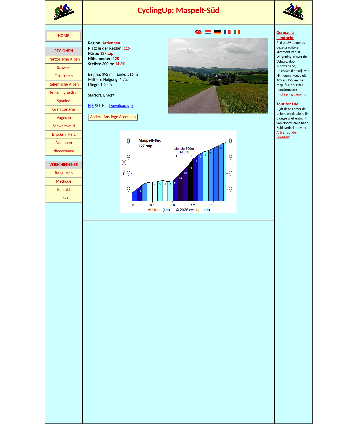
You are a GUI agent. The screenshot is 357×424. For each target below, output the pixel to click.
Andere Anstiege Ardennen (113, 117)
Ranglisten (64, 173)
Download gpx (121, 106)
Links (64, 198)
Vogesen (64, 118)
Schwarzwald (64, 126)
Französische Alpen (64, 59)
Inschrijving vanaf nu (291, 95)
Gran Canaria (63, 110)
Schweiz (63, 68)
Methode (63, 182)
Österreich (64, 76)
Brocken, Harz (64, 135)
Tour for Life (287, 104)
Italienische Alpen (64, 84)
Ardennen (63, 143)
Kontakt (63, 190)
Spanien (63, 101)
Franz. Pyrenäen (63, 93)
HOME (63, 36)
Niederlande (63, 151)
